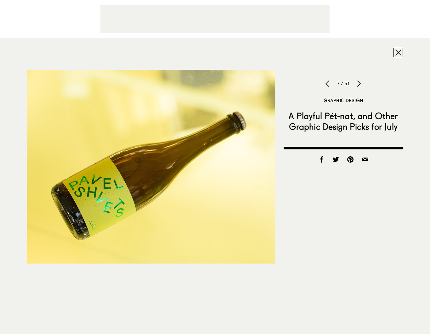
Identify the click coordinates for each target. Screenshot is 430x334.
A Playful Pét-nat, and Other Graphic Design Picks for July (343, 121)
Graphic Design (343, 100)
